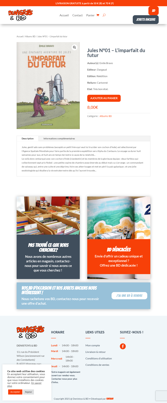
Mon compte (92, 345)
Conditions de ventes (97, 364)
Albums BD (30, 36)
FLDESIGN (109, 399)
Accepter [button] (15, 391)
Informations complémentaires (59, 138)
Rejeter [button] (28, 391)
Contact (77, 15)
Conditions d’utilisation (98, 358)
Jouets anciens (145, 19)
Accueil (64, 15)
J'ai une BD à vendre (129, 295)
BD (153, 11)
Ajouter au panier (104, 98)
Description (28, 138)
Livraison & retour (95, 351)
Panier (90, 15)
